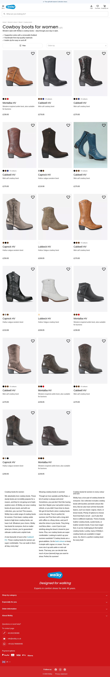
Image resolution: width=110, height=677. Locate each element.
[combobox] (77, 45)
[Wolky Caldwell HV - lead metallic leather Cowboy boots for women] (19, 361)
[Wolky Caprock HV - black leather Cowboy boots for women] (19, 289)
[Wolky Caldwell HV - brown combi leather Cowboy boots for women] (90, 73)
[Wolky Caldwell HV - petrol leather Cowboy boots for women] (90, 145)
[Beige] (39, 314)
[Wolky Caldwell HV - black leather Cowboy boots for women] (55, 73)
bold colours (60, 541)
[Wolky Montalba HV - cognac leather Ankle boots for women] (19, 73)
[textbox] (52, 45)
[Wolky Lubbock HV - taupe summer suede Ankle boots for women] (55, 217)
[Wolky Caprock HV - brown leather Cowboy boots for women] (19, 433)
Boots (20, 22)
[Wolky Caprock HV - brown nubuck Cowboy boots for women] (55, 145)
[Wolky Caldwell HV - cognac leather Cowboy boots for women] (19, 145)
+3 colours (48, 99)
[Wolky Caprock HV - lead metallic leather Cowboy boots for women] (19, 217)
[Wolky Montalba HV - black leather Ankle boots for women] (90, 289)
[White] (39, 243)
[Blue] (43, 99)
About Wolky (7, 615)
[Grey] (39, 171)
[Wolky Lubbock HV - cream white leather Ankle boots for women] (55, 289)
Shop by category (9, 595)
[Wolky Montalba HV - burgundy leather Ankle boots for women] (55, 433)
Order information (9, 609)
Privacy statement (61, 674)
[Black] (3, 99)
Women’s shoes (12, 22)
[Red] (8, 99)
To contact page (8, 628)
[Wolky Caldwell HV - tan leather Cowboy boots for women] (90, 217)
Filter (24, 45)
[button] (32, 53)
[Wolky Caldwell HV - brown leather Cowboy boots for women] (90, 361)
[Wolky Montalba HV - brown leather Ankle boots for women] (55, 361)
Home (4, 22)
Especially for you (9, 602)
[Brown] (5, 99)
